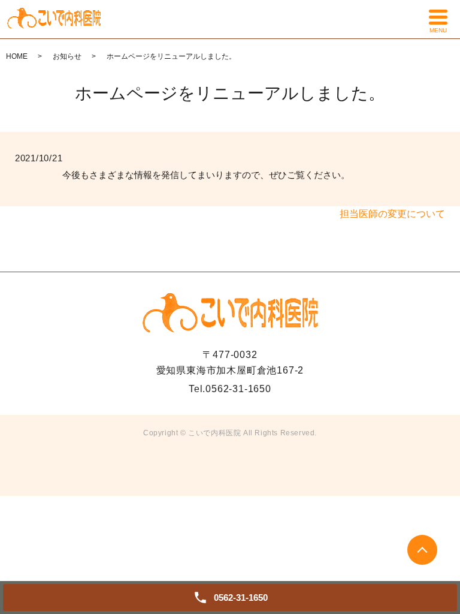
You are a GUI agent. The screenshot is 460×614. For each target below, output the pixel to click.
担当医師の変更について (392, 214)
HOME (17, 56)
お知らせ (67, 56)
